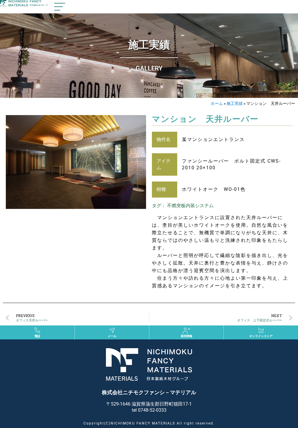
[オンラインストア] (261, 330)
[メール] (112, 330)
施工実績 (234, 103)
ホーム (217, 103)
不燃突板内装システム (190, 205)
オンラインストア (261, 336)
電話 (37, 336)
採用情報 (186, 336)
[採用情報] (186, 330)
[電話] (37, 330)
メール (112, 336)
